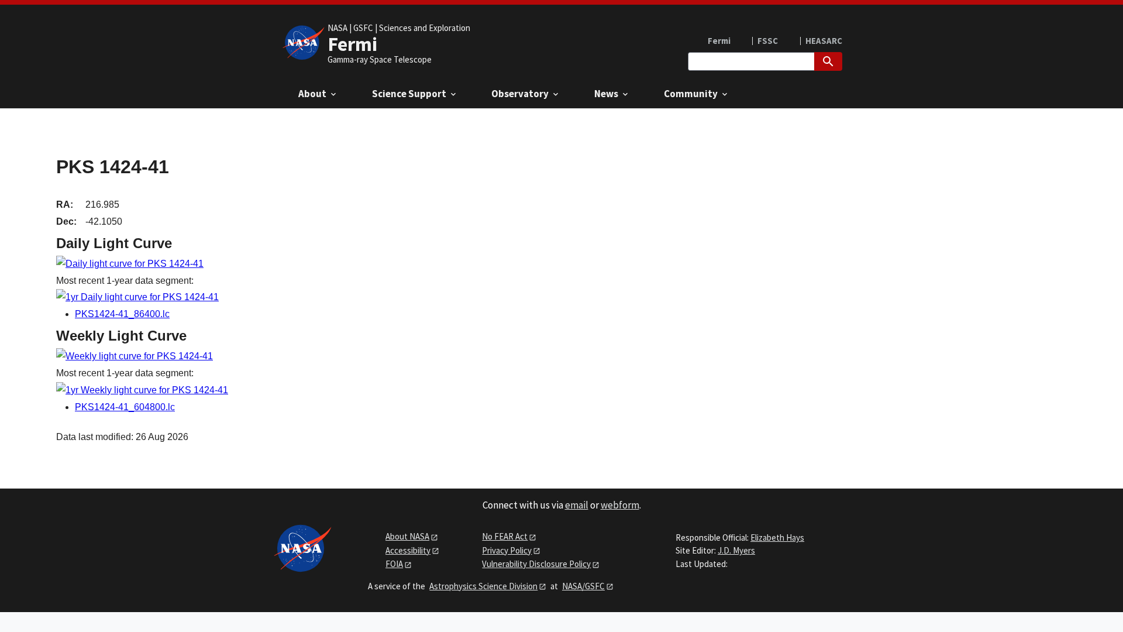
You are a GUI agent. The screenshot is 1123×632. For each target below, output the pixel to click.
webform (620, 505)
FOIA (394, 563)
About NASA (407, 536)
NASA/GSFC (583, 586)
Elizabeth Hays (777, 537)
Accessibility (407, 550)
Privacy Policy (507, 550)
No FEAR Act (505, 536)
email (576, 505)
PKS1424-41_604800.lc (125, 407)
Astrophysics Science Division (483, 586)
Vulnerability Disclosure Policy (536, 563)
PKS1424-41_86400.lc (122, 314)
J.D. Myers (736, 550)
